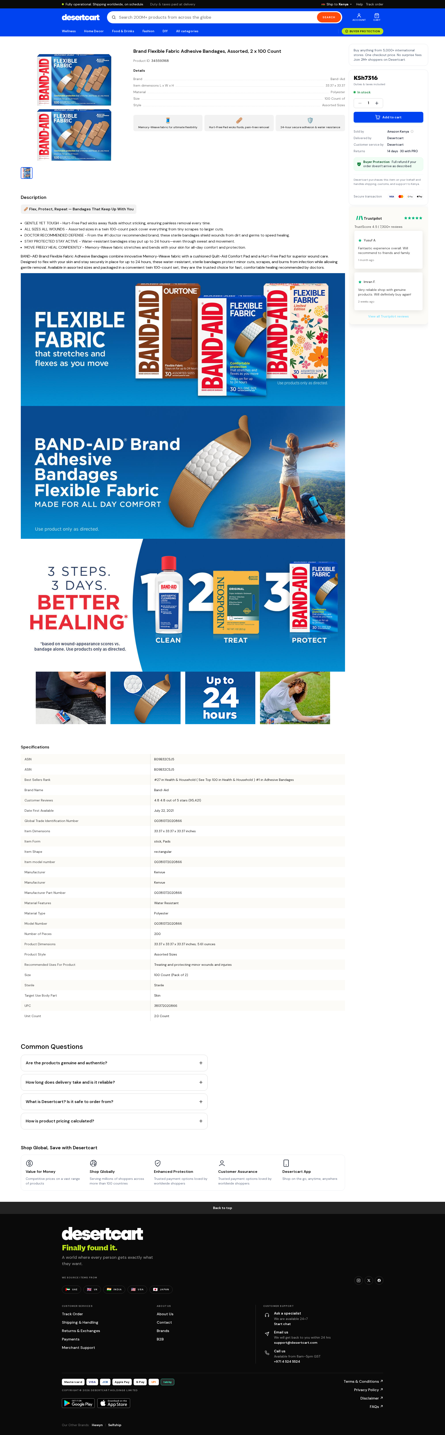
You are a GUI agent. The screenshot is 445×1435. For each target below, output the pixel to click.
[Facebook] (379, 1280)
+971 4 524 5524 (287, 1361)
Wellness (69, 31)
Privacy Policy (368, 1389)
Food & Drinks (123, 31)
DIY (165, 31)
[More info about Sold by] (412, 131)
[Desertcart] (81, 17)
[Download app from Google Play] (78, 1403)
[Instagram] (358, 1280)
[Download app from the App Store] (113, 1403)
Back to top (222, 1208)
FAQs (376, 1406)
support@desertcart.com (295, 1342)
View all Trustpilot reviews (388, 316)
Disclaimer (371, 1398)
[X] (369, 1280)
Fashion (148, 31)
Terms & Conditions (363, 1381)
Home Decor (94, 31)
